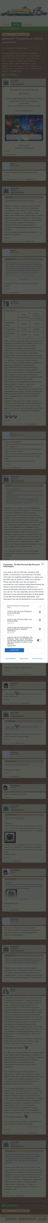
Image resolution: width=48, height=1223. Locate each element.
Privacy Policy (37, 658)
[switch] (39, 612)
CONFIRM (14, 650)
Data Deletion (11, 658)
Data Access (24, 658)
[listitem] (24, 606)
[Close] (43, 565)
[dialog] (24, 611)
